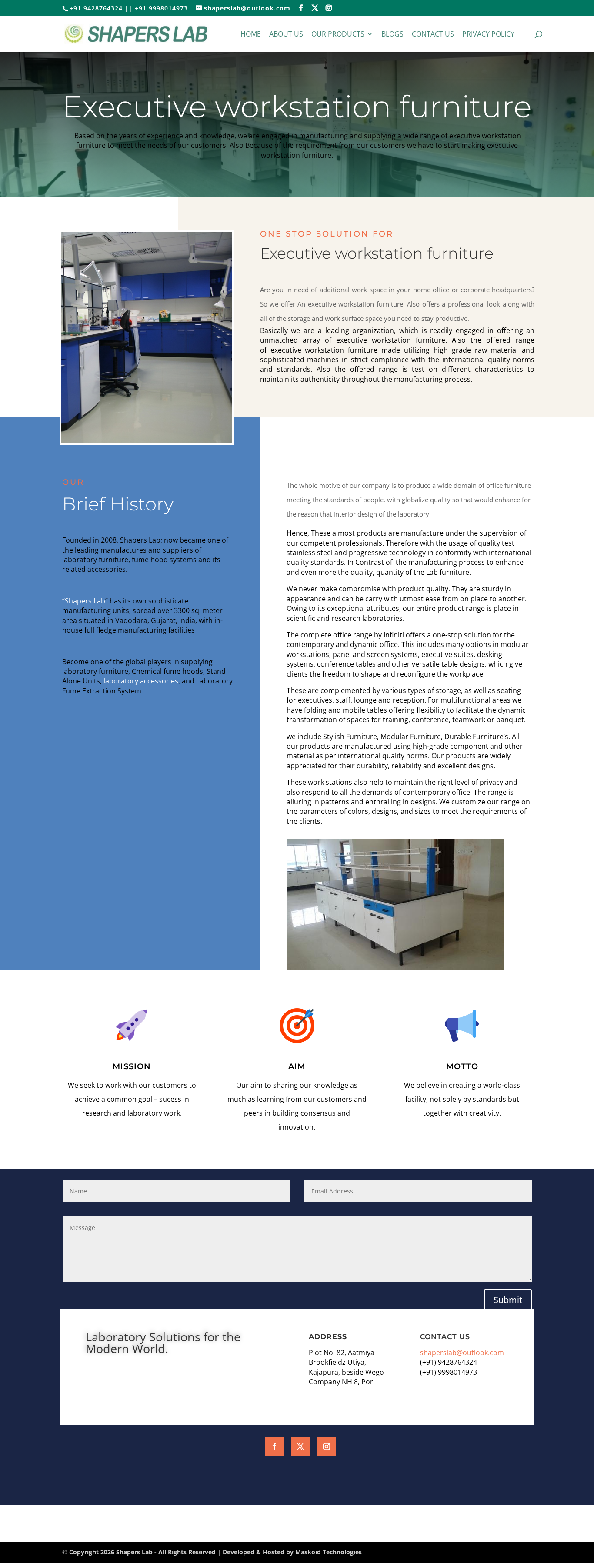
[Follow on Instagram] (326, 1446)
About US (286, 35)
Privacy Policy (488, 35)
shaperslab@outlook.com (462, 1352)
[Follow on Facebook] (274, 1446)
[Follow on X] (300, 1446)
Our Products (337, 35)
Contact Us (433, 35)
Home (250, 35)
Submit (508, 1300)
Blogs (392, 35)
